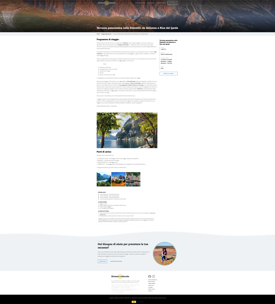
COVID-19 (150, 291)
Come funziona (161, 3)
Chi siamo (150, 287)
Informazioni (140, 302)
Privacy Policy (151, 289)
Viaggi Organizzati (140, 3)
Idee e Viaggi (151, 3)
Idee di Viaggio (151, 281)
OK (134, 302)
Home (98, 34)
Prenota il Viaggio (169, 73)
